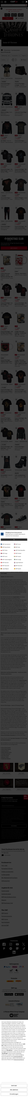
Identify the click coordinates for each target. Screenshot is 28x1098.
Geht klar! (14, 1085)
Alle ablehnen (14, 1090)
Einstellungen (14, 1094)
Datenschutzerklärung (19, 1059)
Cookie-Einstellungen (18, 1056)
